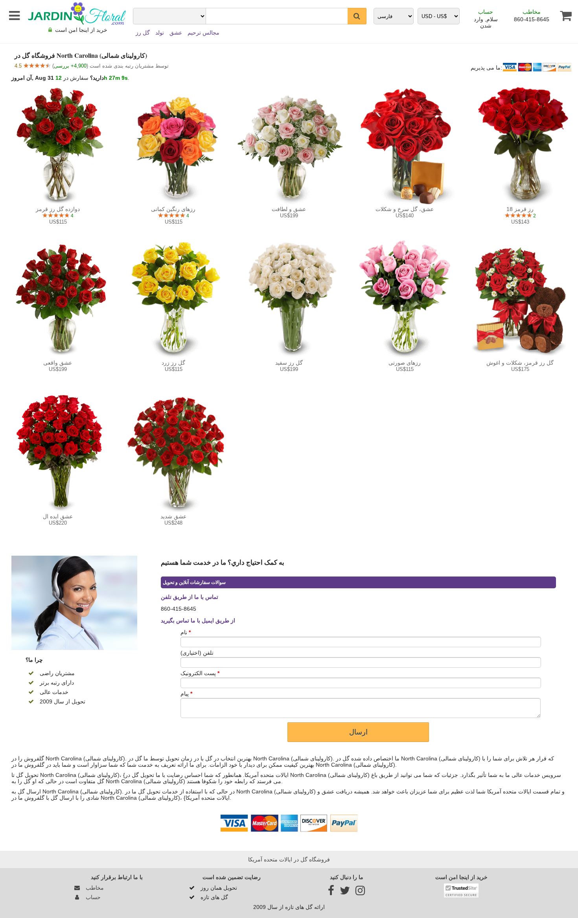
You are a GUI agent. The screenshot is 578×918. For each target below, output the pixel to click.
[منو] (13, 15)
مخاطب (532, 12)
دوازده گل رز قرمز (58, 209)
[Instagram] (360, 892)
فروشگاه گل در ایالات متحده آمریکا (289, 859)
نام (185, 632)
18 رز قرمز (520, 209)
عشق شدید (173, 516)
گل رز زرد (173, 363)
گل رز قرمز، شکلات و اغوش (520, 363)
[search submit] (357, 16)
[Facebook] (331, 892)
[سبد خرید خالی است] (563, 15)
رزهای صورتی (404, 363)
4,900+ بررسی (70, 66)
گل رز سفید (289, 363)
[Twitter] (345, 892)
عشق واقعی (57, 363)
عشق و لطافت (289, 209)
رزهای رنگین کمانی (173, 209)
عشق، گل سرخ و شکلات (405, 209)
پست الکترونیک (199, 673)
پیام (186, 693)
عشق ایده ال (58, 516)
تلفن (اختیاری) (197, 653)
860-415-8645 (531, 19)
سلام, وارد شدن (486, 22)
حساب (485, 12)
